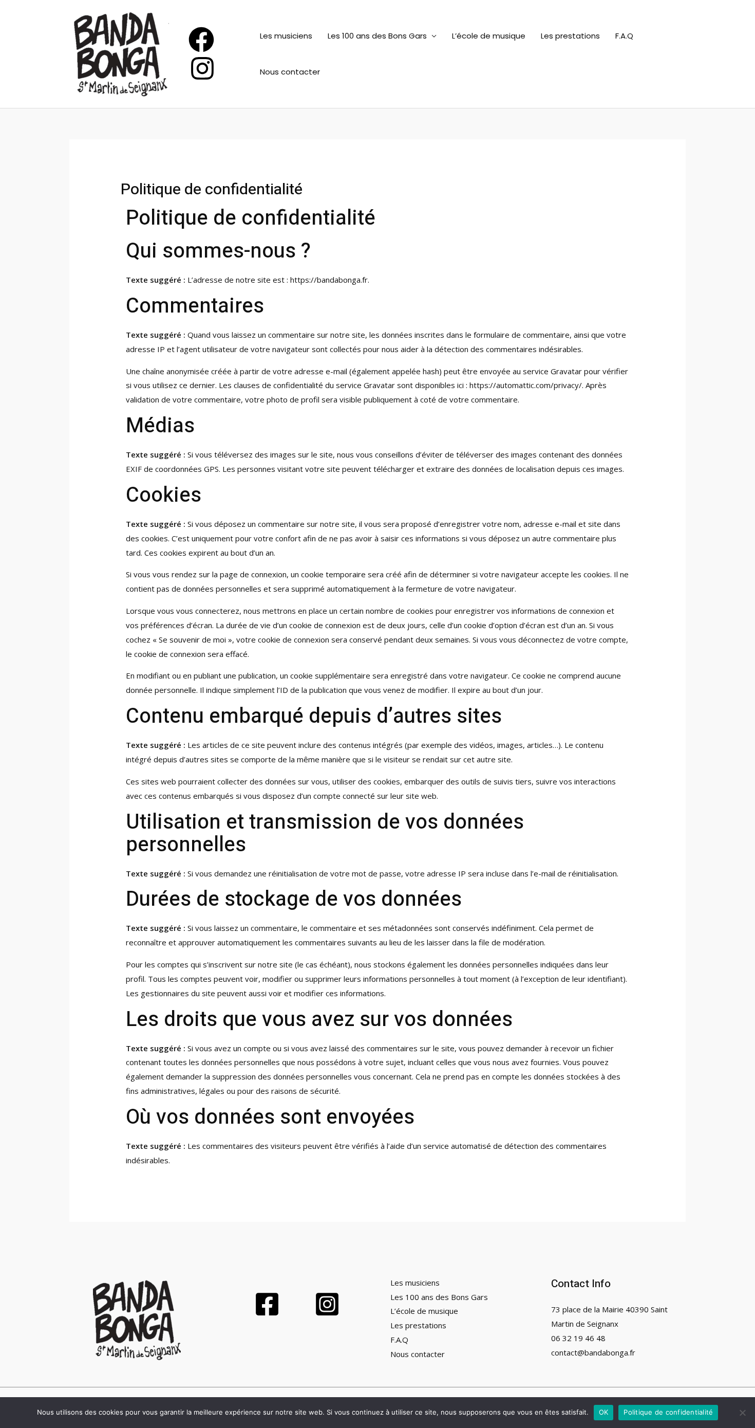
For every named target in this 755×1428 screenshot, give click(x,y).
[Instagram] (202, 68)
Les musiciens (286, 35)
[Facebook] (201, 39)
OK (604, 1412)
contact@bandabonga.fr (593, 1352)
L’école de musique (488, 35)
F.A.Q (624, 35)
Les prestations (570, 35)
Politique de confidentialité (668, 1412)
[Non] (742, 1412)
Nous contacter (290, 71)
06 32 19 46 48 (578, 1338)
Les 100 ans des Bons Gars (377, 35)
